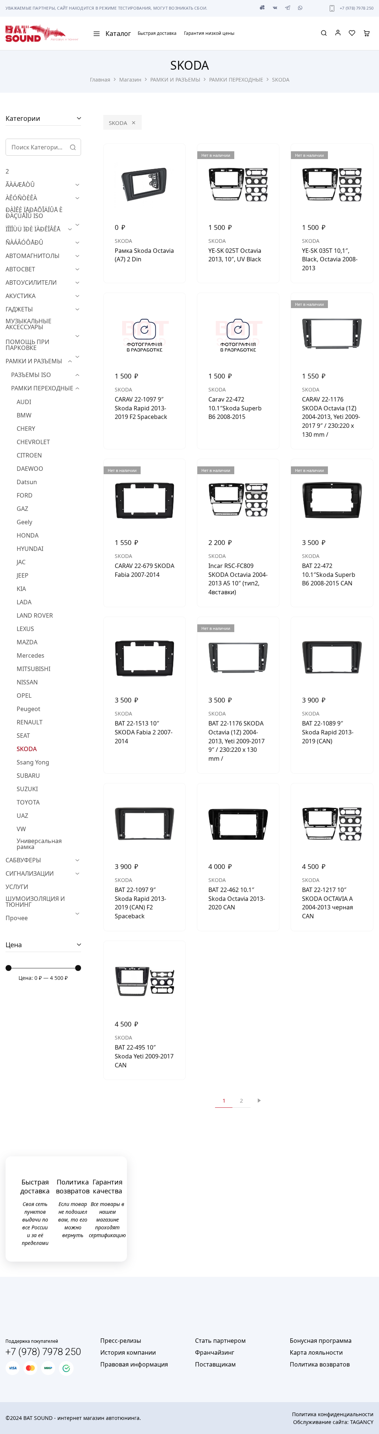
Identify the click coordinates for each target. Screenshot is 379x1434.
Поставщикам (215, 1364)
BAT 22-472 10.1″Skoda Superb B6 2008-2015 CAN (328, 574)
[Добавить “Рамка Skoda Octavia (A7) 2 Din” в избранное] (174, 158)
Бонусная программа (321, 1340)
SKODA (118, 122)
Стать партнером (220, 1340)
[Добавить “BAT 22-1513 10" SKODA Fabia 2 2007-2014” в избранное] (174, 631)
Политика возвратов (320, 1364)
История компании (128, 1352)
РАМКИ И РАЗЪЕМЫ (175, 79)
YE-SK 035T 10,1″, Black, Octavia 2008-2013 (330, 259)
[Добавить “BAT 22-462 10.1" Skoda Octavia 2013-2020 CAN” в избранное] (268, 798)
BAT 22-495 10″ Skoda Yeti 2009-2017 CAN (144, 1056)
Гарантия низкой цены (209, 33)
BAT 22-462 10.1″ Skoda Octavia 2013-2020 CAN (236, 898)
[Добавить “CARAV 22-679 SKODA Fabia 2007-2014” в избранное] (174, 473)
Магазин (130, 79)
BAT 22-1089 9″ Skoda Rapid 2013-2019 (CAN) (327, 732)
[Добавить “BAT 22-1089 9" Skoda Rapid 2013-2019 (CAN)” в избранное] (362, 631)
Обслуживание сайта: (333, 1421)
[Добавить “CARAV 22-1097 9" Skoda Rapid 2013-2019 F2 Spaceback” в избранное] (174, 307)
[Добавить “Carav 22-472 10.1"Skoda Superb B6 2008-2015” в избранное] (268, 307)
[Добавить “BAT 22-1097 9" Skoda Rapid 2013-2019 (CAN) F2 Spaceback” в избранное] (174, 798)
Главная (100, 79)
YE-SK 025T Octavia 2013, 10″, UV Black (234, 255)
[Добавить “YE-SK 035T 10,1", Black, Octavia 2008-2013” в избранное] (362, 158)
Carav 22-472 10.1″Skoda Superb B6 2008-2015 (235, 408)
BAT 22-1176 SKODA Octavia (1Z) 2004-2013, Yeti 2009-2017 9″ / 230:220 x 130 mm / (236, 741)
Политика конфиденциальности (332, 1414)
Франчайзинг (214, 1352)
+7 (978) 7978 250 (356, 8)
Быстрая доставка (157, 33)
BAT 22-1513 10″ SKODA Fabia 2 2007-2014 (143, 732)
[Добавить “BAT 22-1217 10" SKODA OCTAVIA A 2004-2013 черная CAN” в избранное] (362, 798)
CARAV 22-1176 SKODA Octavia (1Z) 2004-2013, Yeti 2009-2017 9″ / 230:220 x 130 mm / (331, 417)
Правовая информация (134, 1364)
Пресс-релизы (120, 1340)
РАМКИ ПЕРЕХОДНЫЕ (236, 79)
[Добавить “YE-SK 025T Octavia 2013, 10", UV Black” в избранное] (268, 158)
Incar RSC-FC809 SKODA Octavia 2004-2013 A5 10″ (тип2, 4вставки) (238, 579)
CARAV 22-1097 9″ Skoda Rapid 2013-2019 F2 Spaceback (141, 408)
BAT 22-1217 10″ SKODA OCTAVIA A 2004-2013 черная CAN (327, 903)
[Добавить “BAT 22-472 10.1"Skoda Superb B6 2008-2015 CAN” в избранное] (362, 473)
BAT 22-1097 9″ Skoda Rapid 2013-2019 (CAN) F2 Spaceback (140, 903)
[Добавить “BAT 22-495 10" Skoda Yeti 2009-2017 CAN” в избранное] (174, 955)
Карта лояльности (316, 1352)
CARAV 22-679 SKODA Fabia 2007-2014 (144, 570)
